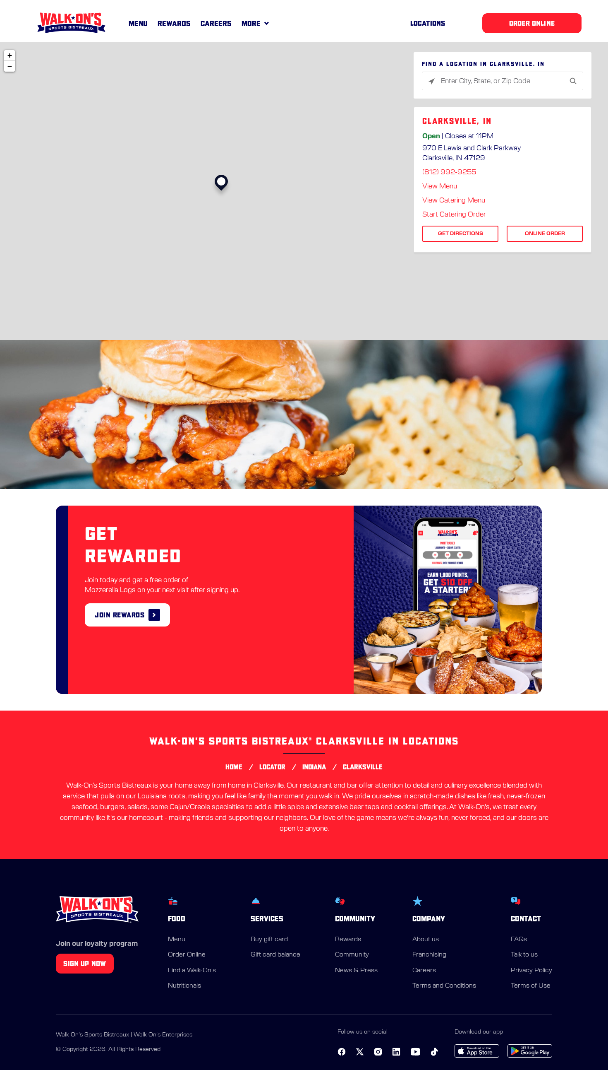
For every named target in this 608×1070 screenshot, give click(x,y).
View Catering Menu (453, 200)
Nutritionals (184, 986)
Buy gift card (269, 939)
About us (425, 939)
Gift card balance (275, 955)
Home (233, 767)
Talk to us (524, 955)
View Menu (439, 186)
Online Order (545, 233)
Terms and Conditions (444, 986)
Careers (216, 23)
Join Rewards (119, 615)
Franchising (429, 955)
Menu (138, 23)
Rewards (174, 23)
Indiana (314, 767)
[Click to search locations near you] (431, 81)
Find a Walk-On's (192, 970)
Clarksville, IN (457, 121)
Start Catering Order (454, 214)
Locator (272, 767)
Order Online (187, 955)
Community (352, 955)
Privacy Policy (531, 970)
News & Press (356, 970)
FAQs (519, 939)
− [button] (9, 66)
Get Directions (460, 233)
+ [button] (9, 55)
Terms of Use (531, 986)
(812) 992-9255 (449, 172)
